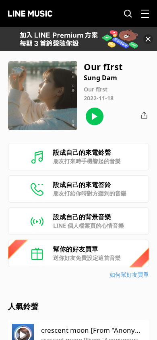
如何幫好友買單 (129, 274)
